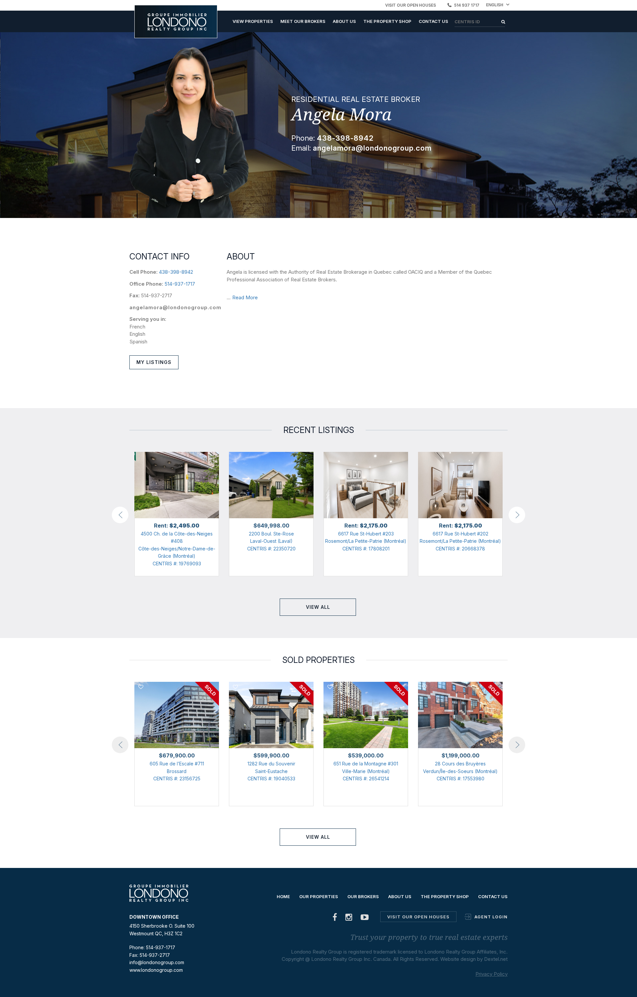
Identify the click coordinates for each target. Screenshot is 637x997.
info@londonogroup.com (156, 962)
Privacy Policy (491, 974)
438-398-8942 (176, 272)
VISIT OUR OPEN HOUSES (410, 5)
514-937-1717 (180, 284)
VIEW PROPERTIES (253, 21)
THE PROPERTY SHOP (387, 21)
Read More (245, 297)
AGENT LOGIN (491, 916)
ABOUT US (344, 21)
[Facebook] (334, 918)
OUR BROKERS (363, 896)
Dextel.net (496, 959)
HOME (283, 896)
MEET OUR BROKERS (302, 21)
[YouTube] (365, 918)
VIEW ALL (318, 607)
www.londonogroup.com (156, 970)
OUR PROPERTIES (318, 896)
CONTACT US (433, 21)
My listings (154, 362)
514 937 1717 (466, 5)
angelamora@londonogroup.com (175, 307)
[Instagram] (349, 918)
